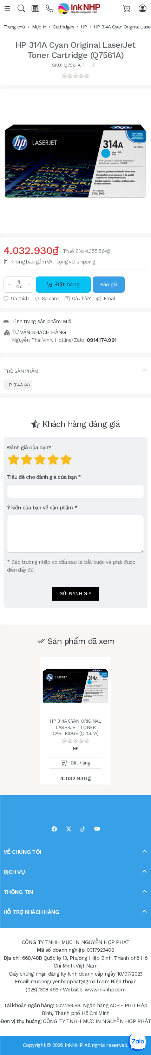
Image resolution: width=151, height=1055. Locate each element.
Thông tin (18, 891)
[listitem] (75, 161)
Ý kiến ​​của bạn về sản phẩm (40, 508)
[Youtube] (97, 829)
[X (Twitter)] (68, 829)
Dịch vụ (14, 871)
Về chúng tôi (22, 851)
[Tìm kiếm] (22, 8)
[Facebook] (54, 829)
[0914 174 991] (50, 8)
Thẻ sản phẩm (21, 371)
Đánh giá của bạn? (29, 448)
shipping (86, 262)
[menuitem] (18, 385)
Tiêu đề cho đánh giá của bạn (42, 477)
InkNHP (74, 1045)
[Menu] (8, 8)
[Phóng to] (75, 161)
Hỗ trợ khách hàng (31, 912)
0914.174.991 (101, 340)
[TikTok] (83, 829)
